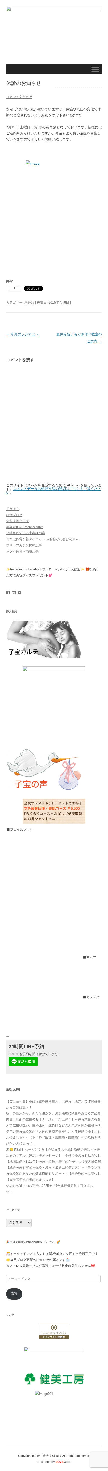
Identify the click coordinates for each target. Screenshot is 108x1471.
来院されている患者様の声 (25, 533)
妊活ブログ (14, 515)
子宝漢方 (12, 509)
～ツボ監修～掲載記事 (22, 551)
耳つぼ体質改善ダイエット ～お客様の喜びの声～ (42, 539)
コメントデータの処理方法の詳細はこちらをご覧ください (53, 490)
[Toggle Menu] (95, 69)
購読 (14, 1294)
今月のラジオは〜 (22, 334)
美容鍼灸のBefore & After (24, 527)
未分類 (29, 302)
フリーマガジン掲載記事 (24, 545)
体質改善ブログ (17, 521)
